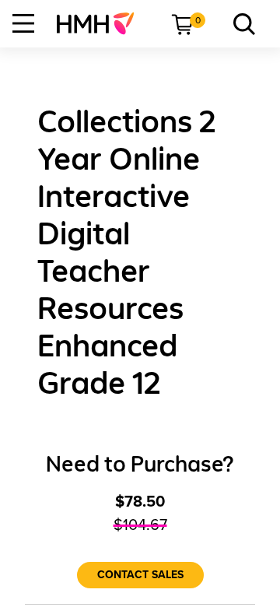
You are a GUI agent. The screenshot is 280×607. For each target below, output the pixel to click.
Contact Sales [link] (140, 574)
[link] (101, 23)
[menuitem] (101, 23)
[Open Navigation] (23, 23)
